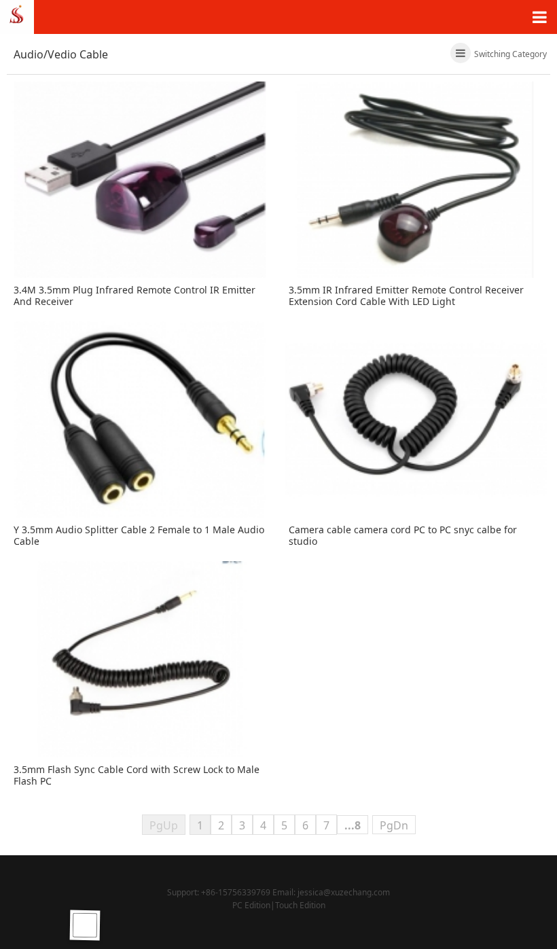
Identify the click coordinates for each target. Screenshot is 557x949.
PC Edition (251, 905)
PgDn (394, 825)
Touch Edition (300, 905)
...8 (352, 825)
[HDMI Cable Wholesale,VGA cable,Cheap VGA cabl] (17, 15)
